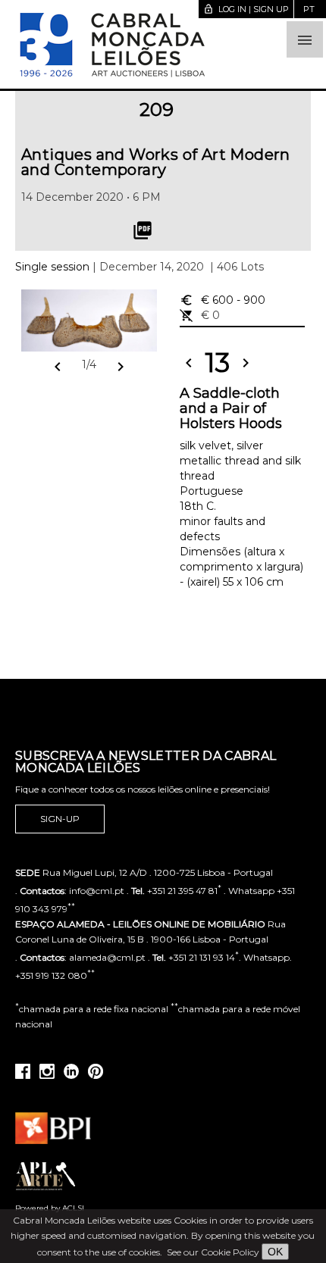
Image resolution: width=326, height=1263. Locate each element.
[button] (305, 39)
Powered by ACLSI (49, 1208)
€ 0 (200, 315)
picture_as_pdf (142, 230)
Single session (52, 267)
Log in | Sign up (246, 9)
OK (275, 1252)
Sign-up (60, 818)
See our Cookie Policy (213, 1252)
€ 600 (222, 300)
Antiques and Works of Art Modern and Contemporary (155, 162)
